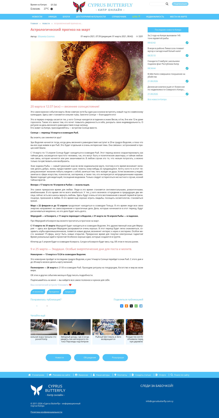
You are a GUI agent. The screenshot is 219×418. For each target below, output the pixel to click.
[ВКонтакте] (122, 306)
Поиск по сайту (181, 374)
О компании (38, 374)
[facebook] (164, 9)
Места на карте (178, 16)
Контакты (122, 374)
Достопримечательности (91, 16)
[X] (131, 306)
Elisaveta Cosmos (46, 36)
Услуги (162, 374)
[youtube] (187, 9)
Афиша (52, 16)
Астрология (38, 291)
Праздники (54, 291)
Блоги (66, 16)
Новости (37, 16)
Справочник (119, 16)
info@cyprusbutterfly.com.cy (159, 401)
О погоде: (35, 8)
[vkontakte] (182, 9)
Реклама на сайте (61, 374)
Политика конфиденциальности (46, 412)
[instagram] (168, 9)
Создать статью (143, 374)
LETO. (135, 16)
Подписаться (180, 3)
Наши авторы (103, 374)
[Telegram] (141, 306)
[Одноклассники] (126, 306)
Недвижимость (155, 16)
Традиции (69, 291)
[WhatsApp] (136, 306)
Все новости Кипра (157, 99)
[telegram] (178, 9)
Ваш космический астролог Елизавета (49, 284)
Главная (34, 23)
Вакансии (83, 374)
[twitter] (173, 9)
